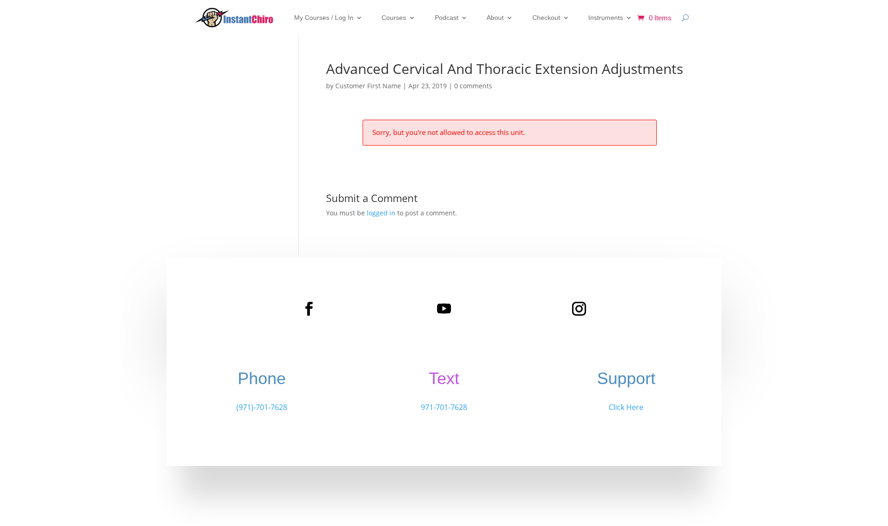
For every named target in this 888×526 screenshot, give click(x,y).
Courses (394, 17)
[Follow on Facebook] (309, 309)
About (495, 17)
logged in (381, 212)
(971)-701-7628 (261, 407)
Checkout (546, 17)
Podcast (446, 17)
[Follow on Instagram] (579, 309)
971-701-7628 (444, 407)
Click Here (626, 407)
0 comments (473, 85)
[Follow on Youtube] (444, 309)
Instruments (605, 17)
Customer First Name (368, 85)
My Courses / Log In (323, 17)
